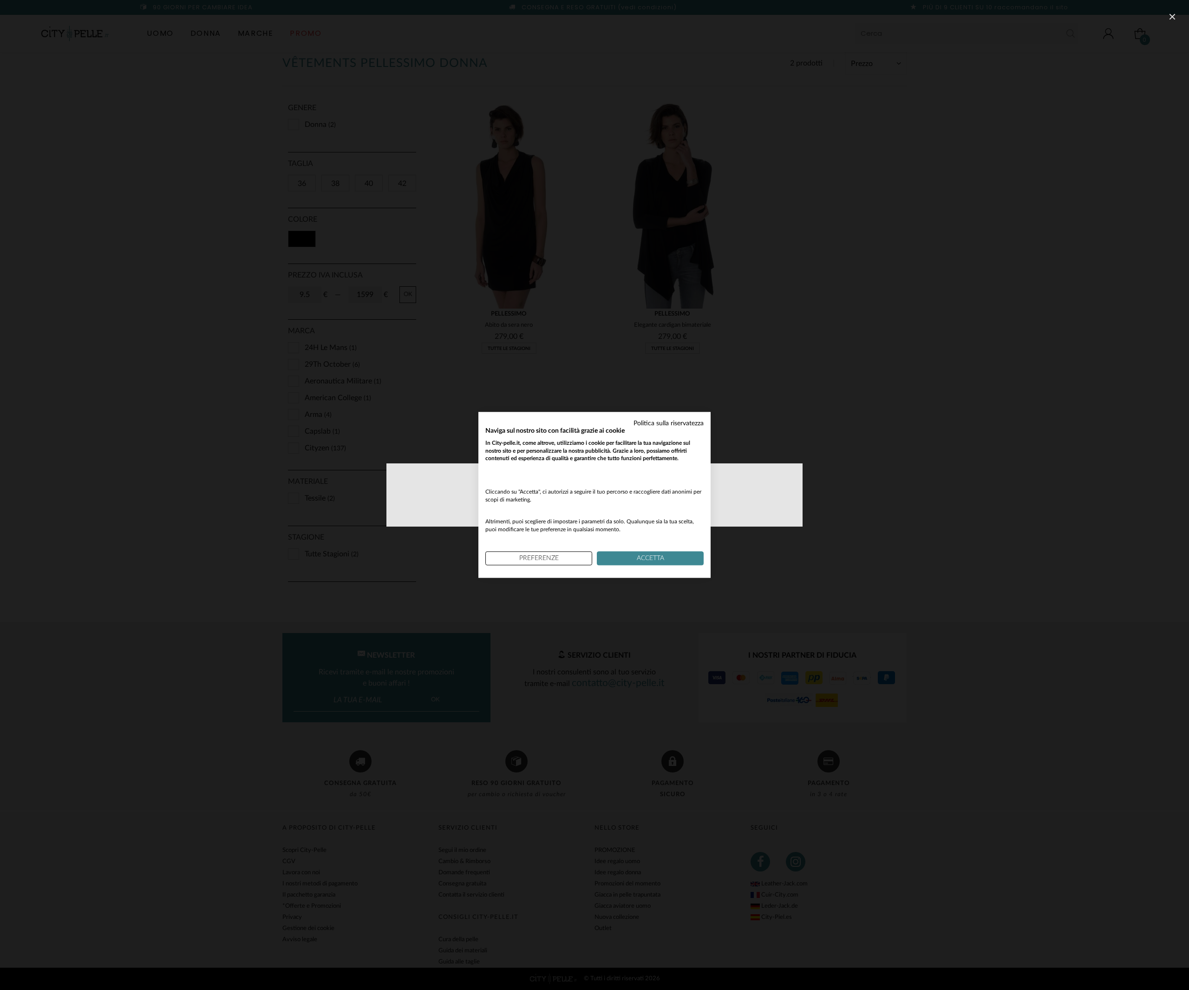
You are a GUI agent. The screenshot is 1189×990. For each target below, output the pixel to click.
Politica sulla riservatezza (669, 423)
